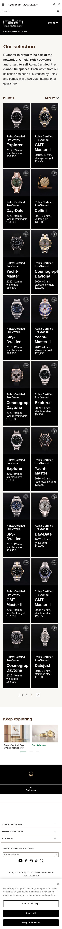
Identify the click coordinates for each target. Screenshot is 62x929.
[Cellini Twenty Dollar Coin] (45, 182)
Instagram (31, 861)
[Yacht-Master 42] (16, 243)
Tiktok (36, 861)
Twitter (42, 861)
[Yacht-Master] (45, 440)
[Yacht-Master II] (45, 309)
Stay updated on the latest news (18, 848)
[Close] (58, 883)
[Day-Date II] (45, 506)
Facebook (26, 861)
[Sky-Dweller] (16, 309)
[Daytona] (45, 243)
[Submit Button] (56, 854)
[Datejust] (45, 637)
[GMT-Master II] (45, 116)
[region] (31, 904)
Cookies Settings (31, 903)
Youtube (20, 861)
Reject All (31, 913)
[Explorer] (16, 116)
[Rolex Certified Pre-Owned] (13, 26)
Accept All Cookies (31, 922)
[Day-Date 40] (16, 182)
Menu (51, 22)
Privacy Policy (31, 876)
